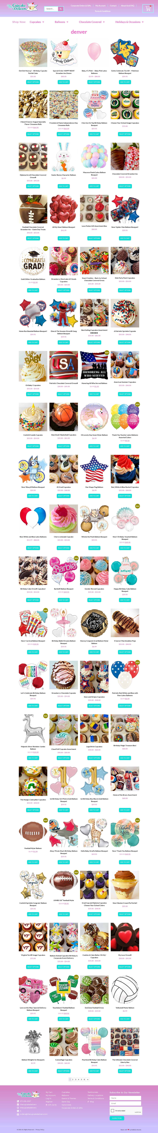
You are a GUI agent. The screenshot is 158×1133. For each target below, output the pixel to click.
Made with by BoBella (128, 1130)
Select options (33, 82)
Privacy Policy (40, 1129)
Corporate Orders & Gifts (81, 6)
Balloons (60, 21)
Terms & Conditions (102, 11)
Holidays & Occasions (127, 21)
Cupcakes (35, 21)
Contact (113, 6)
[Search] (60, 9)
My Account (100, 6)
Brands (138, 1130)
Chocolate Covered (90, 21)
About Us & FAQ (127, 6)
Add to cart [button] (63, 82)
